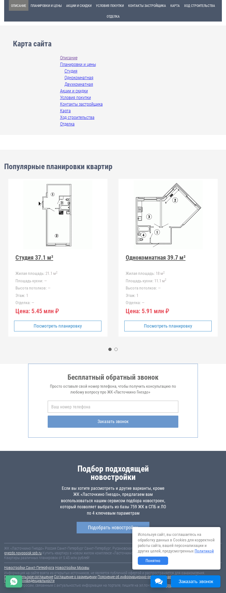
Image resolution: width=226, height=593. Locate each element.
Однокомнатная (78, 77)
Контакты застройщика (147, 6)
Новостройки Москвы (72, 567)
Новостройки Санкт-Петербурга (29, 567)
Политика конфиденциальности (29, 580)
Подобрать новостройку (113, 527)
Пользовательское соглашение (28, 577)
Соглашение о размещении (75, 577)
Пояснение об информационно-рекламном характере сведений (147, 577)
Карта (175, 6)
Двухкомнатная (78, 84)
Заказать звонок (113, 421)
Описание (18, 6)
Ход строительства (199, 6)
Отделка (113, 16)
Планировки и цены (46, 6)
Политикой (204, 551)
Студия (70, 71)
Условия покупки (110, 6)
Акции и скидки (79, 6)
